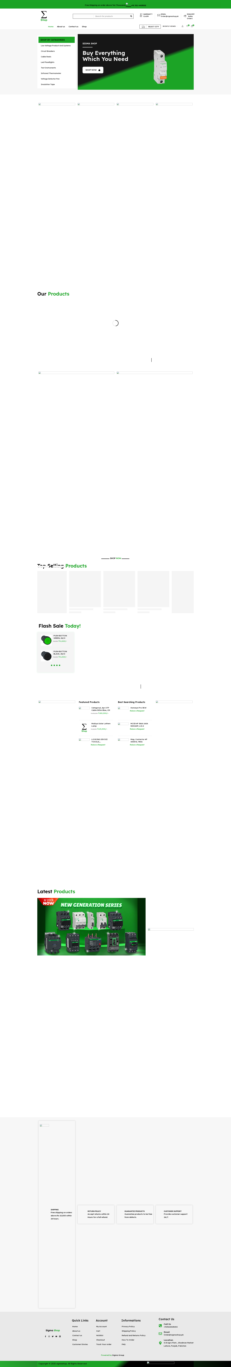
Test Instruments (48, 68)
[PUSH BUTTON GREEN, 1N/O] (46, 640)
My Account (101, 1326)
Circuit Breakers (48, 51)
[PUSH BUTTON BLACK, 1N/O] (46, 656)
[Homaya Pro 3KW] (123, 712)
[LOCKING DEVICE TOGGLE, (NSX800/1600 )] (84, 743)
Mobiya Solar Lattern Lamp (100, 724)
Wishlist (99, 1335)
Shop (74, 1340)
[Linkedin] (60, 1336)
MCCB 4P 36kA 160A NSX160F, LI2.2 (139, 724)
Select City (153, 27)
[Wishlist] (187, 26)
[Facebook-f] (45, 1336)
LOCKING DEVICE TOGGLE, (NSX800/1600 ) (99, 740)
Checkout (100, 1340)
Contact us (77, 1335)
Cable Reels (46, 57)
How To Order (128, 1340)
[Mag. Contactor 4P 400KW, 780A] (123, 743)
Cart (98, 1331)
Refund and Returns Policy (133, 1335)
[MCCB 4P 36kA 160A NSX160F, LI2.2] (123, 728)
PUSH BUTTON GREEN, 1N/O (60, 636)
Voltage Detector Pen (50, 79)
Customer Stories (80, 1344)
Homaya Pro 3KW (138, 708)
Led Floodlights (47, 62)
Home (75, 1326)
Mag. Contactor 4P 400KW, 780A (139, 740)
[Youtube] (56, 1336)
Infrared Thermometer (51, 73)
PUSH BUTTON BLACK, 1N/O (60, 652)
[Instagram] (49, 1336)
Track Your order (103, 1344)
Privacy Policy (128, 1326)
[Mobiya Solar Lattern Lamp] (84, 728)
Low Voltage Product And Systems (56, 46)
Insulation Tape (48, 84)
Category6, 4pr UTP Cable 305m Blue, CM (100, 709)
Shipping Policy (129, 1331)
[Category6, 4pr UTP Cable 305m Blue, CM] (84, 712)
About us (76, 1331)
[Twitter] (52, 1336)
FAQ (123, 1344)
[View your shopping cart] (192, 26)
